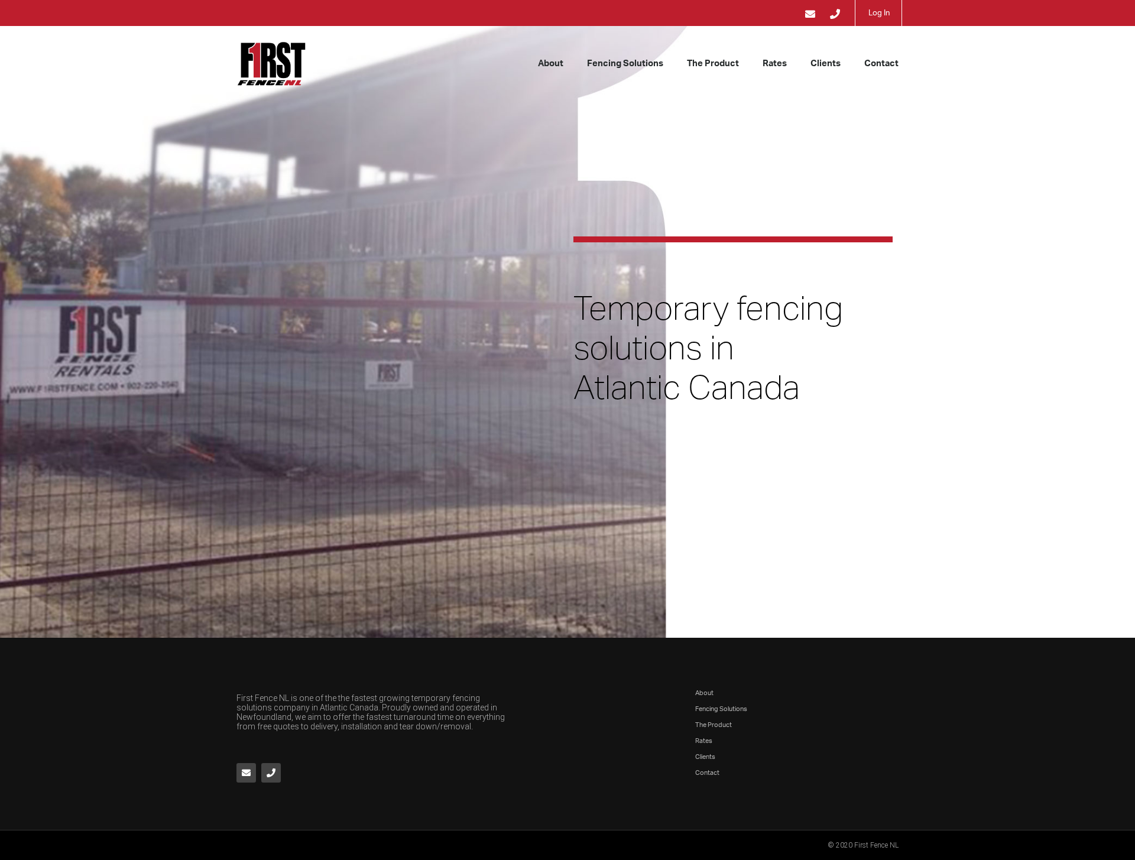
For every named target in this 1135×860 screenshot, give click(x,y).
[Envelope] (246, 773)
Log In (879, 13)
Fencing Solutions (625, 63)
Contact (881, 63)
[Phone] (271, 773)
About (550, 63)
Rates (775, 63)
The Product (713, 63)
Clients (825, 63)
